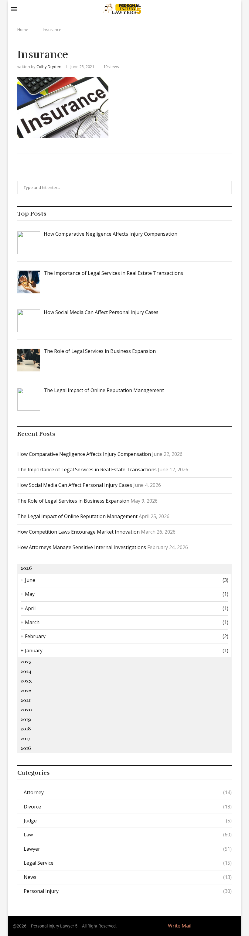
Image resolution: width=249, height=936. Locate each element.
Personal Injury (128, 891)
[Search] (235, 9)
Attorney (128, 792)
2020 (26, 710)
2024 (26, 671)
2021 (25, 700)
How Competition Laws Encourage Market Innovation (78, 531)
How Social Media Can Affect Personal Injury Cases (74, 485)
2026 (26, 568)
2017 (25, 739)
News (128, 877)
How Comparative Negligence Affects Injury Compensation (84, 454)
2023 (26, 681)
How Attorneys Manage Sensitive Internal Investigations (81, 547)
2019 (25, 719)
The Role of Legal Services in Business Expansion (73, 500)
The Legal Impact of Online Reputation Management (77, 516)
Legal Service (128, 862)
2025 (26, 662)
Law (128, 834)
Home (22, 29)
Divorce (128, 806)
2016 (25, 748)
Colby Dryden (48, 66)
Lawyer (128, 848)
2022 (26, 691)
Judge (128, 820)
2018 (25, 729)
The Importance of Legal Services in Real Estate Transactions (87, 469)
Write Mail (179, 925)
